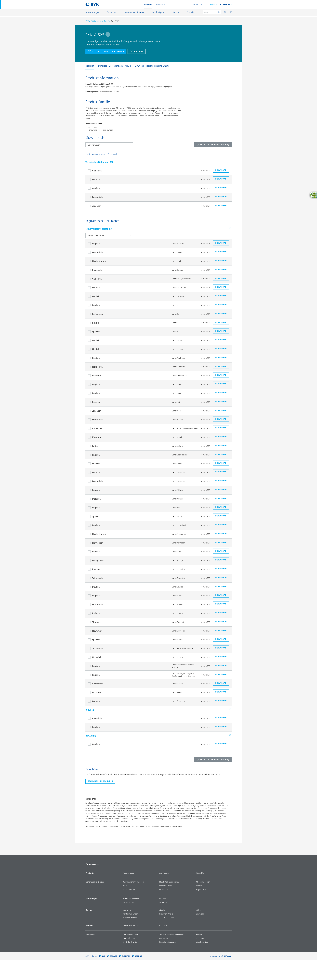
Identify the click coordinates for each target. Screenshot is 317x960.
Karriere (199, 886)
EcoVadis (162, 898)
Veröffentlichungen (130, 918)
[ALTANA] (227, 956)
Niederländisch (99, 261)
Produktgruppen (129, 873)
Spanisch (96, 331)
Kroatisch (96, 437)
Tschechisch (97, 648)
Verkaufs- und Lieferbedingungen (172, 934)
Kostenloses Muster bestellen (108, 51)
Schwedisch (97, 578)
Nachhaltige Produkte (131, 898)
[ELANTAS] (124, 956)
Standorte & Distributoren (169, 882)
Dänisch (95, 296)
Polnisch (96, 551)
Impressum (200, 938)
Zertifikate (163, 902)
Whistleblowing (202, 942)
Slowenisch (97, 631)
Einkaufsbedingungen (167, 942)
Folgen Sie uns (201, 889)
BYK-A (106, 21)
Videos (198, 910)
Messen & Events (165, 886)
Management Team (203, 882)
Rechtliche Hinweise (130, 942)
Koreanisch (97, 428)
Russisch (96, 323)
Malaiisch (96, 499)
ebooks (162, 910)
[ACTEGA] (137, 956)
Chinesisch (97, 170)
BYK (87, 21)
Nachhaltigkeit (92, 898)
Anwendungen (92, 864)
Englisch (96, 188)
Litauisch (96, 463)
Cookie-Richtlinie (129, 938)
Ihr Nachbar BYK (165, 889)
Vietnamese (97, 683)
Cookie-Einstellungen (130, 934)
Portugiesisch (98, 314)
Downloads (200, 914)
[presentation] (84, 66)
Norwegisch (97, 543)
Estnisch (95, 340)
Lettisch (95, 446)
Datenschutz (164, 938)
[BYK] (102, 956)
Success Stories (128, 902)
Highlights (200, 873)
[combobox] (108, 34)
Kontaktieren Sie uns (130, 925)
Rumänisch (97, 569)
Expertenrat (127, 910)
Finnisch (96, 349)
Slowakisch (97, 622)
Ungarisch (96, 657)
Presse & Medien (129, 889)
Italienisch (96, 402)
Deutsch (196, 4)
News (125, 886)
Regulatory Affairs (166, 914)
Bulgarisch (97, 270)
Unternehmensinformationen (133, 882)
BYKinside (163, 925)
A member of (215, 4)
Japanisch (96, 206)
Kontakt (138, 51)
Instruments (160, 4)
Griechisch (97, 375)
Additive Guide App (166, 918)
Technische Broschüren (100, 781)
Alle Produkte (164, 873)
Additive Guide (96, 21)
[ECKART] (112, 956)
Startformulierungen (130, 914)
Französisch (97, 197)
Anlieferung (200, 934)
